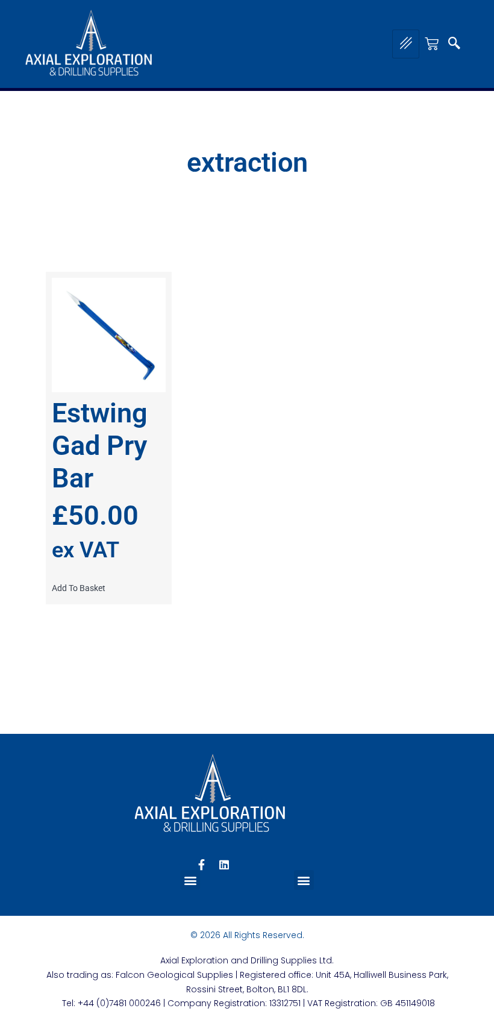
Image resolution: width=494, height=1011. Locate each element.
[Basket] (432, 44)
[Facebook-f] (201, 864)
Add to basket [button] (78, 588)
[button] (454, 44)
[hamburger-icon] (405, 44)
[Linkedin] (224, 864)
